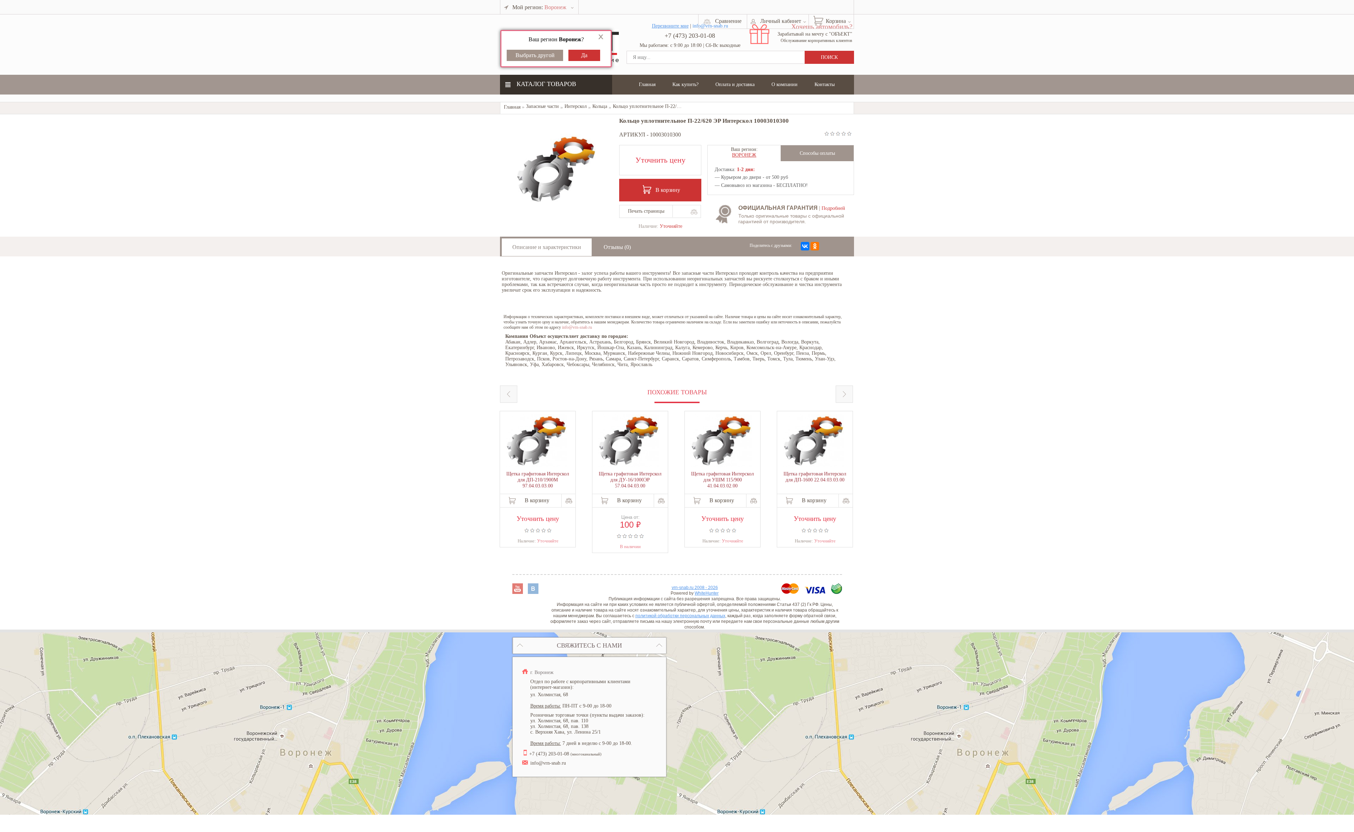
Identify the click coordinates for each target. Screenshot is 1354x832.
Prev (508, 394)
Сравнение (728, 21)
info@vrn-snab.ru (577, 327)
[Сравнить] (694, 211)
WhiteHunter (707, 593)
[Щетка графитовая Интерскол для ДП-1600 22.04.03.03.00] (813, 441)
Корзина (836, 21)
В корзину (667, 190)
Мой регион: (539, 7)
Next (844, 394)
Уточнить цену (660, 160)
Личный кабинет (780, 21)
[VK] (533, 592)
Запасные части (542, 106)
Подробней (833, 208)
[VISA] (816, 592)
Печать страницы (646, 211)
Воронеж (744, 155)
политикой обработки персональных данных (680, 615)
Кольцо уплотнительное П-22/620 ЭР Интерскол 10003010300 (678, 106)
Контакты (825, 84)
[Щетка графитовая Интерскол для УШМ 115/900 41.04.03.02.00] (721, 441)
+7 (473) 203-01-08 (690, 35)
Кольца (599, 106)
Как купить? (685, 84)
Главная (647, 84)
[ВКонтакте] (805, 246)
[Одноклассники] (815, 246)
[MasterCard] (790, 592)
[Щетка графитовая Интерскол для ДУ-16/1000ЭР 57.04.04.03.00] (628, 441)
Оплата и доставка (735, 84)
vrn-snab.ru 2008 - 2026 (695, 587)
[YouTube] (518, 592)
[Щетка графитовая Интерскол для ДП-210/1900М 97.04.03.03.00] (536, 441)
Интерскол (576, 106)
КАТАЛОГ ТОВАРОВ (546, 83)
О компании (784, 84)
